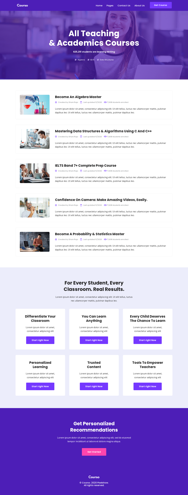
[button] (161, 5)
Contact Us (124, 5)
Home (99, 5)
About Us (139, 5)
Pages (110, 5)
